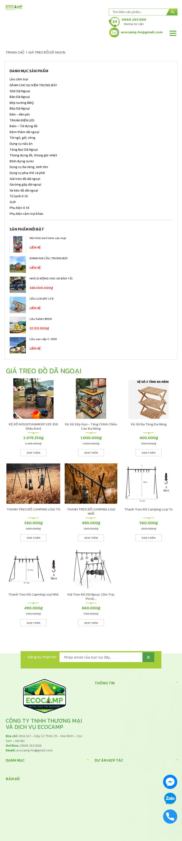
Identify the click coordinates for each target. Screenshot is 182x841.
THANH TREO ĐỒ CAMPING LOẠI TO (33, 509)
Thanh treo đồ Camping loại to (148, 509)
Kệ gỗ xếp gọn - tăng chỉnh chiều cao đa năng (91, 426)
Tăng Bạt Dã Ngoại (23, 149)
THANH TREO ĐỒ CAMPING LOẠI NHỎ (91, 511)
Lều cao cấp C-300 (43, 339)
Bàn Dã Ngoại (19, 96)
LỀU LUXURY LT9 (42, 298)
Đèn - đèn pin (19, 114)
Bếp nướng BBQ (21, 102)
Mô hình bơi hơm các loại (48, 238)
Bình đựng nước (21, 161)
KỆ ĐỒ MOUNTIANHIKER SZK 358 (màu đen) (33, 426)
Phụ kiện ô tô (19, 207)
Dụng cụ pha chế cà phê (27, 172)
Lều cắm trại (18, 79)
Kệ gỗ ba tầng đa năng (149, 424)
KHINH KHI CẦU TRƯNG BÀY (49, 258)
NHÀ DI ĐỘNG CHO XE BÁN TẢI (51, 278)
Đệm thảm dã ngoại (24, 132)
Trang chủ (15, 52)
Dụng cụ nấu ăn (20, 143)
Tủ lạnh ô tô (18, 196)
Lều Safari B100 (41, 319)
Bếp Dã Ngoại (19, 108)
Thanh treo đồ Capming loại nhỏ (33, 594)
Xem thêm (33, 453)
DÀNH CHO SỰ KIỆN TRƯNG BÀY (33, 85)
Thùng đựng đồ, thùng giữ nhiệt (33, 155)
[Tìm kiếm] (171, 12)
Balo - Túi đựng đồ (23, 126)
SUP (12, 202)
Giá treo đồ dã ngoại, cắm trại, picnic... (91, 596)
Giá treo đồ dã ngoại (46, 52)
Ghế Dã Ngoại (19, 91)
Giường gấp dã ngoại (25, 184)
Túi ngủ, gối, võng (22, 137)
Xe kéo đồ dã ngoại (23, 190)
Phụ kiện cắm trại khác (26, 213)
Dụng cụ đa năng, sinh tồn (28, 166)
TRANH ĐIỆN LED (21, 120)
